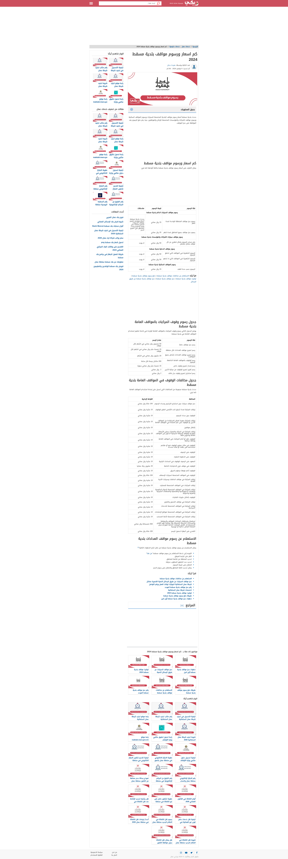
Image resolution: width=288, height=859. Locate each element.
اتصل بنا (114, 855)
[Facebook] (197, 853)
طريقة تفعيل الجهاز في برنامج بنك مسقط (109, 256)
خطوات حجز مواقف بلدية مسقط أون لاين (176, 598)
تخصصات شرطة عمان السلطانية (180, 590)
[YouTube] (186, 853)
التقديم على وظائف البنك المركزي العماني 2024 (110, 248)
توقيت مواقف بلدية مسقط (186, 278)
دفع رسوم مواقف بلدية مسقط (143, 275)
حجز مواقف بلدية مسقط (165, 278)
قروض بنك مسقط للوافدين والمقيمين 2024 (108, 268)
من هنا (149, 553)
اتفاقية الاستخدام (96, 855)
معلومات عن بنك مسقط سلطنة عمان (109, 262)
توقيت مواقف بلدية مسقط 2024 (179, 593)
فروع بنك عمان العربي (114, 217)
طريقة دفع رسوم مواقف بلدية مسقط (177, 595)
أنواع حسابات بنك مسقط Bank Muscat (107, 226)
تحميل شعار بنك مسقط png (112, 242)
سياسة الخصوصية (96, 852)
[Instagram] (181, 853)
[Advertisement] (144, 27)
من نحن (114, 852)
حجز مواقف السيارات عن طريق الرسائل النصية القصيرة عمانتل (169, 581)
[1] (138, 547)
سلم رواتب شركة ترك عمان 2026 (110, 238)
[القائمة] (91, 3)
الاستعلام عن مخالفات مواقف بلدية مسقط (173, 275)
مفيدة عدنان (171, 65)
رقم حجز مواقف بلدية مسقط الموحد (178, 587)
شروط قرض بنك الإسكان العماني (110, 221)
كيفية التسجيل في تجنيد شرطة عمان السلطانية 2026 (108, 232)
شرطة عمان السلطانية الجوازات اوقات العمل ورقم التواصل (170, 584)
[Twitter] (191, 853)
